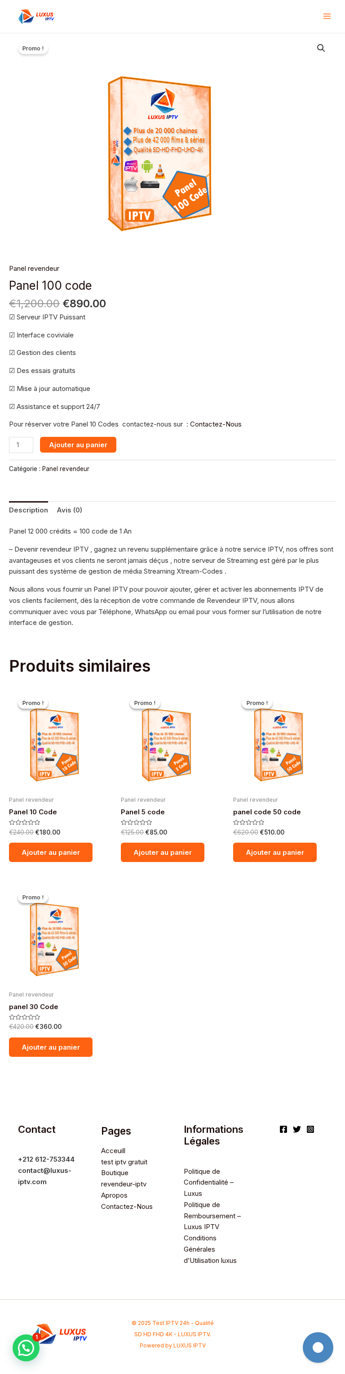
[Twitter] (297, 1129)
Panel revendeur (34, 268)
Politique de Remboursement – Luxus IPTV (212, 1215)
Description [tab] (28, 510)
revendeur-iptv (123, 1184)
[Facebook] (283, 1129)
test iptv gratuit (124, 1162)
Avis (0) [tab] (69, 510)
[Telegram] (318, 1347)
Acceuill (113, 1150)
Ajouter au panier (78, 444)
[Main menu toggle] (327, 16)
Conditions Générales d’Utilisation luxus (210, 1249)
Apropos (114, 1195)
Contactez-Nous (215, 424)
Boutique (114, 1172)
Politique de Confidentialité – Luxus (209, 1182)
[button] (321, 48)
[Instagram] (310, 1129)
